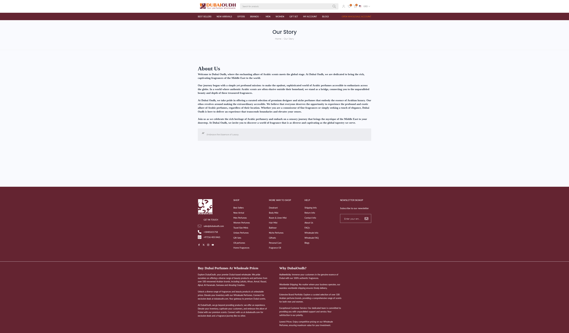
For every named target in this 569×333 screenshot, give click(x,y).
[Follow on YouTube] (213, 245)
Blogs (307, 242)
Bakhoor (273, 227)
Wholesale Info (311, 232)
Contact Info (310, 217)
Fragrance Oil (275, 247)
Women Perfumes (241, 222)
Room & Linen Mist (278, 217)
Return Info (310, 212)
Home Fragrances (241, 247)
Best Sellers (238, 207)
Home (278, 38)
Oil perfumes (239, 242)
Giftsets (272, 237)
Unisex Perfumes (241, 232)
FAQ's (307, 227)
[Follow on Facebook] (199, 245)
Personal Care (275, 242)
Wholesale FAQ (312, 237)
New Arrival (238, 212)
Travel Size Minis (240, 227)
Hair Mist (273, 222)
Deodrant (273, 207)
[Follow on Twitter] (203, 245)
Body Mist (273, 212)
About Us (309, 222)
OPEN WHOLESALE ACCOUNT (356, 16)
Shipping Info (311, 207)
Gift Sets (237, 237)
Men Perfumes (240, 217)
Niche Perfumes (276, 232)
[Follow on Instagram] (208, 245)
